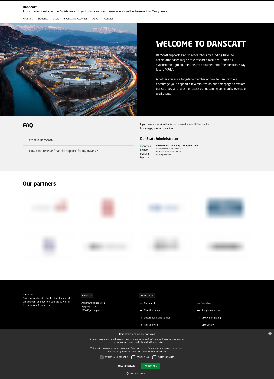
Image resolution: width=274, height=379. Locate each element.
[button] (137, 373)
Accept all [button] (151, 366)
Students (43, 18)
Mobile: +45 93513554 (168, 151)
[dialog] (137, 354)
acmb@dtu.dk (163, 154)
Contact (108, 18)
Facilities (28, 18)
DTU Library (208, 324)
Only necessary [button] (126, 366)
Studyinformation (211, 310)
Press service (151, 324)
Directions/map (152, 310)
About (95, 18)
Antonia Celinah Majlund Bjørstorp (177, 145)
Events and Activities (75, 18)
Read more (161, 351)
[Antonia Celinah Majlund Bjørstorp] (146, 153)
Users (56, 18)
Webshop (206, 303)
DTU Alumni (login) (211, 317)
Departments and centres (157, 317)
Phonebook (149, 303)
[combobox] (270, 333)
